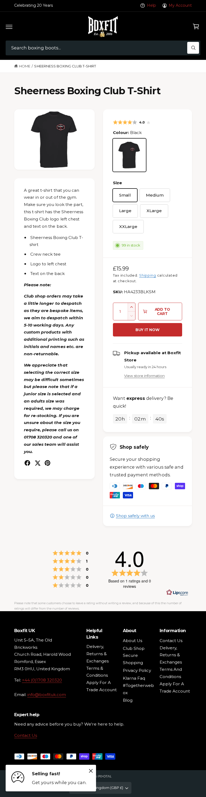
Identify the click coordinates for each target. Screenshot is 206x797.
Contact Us (25, 735)
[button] (9, 26)
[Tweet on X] (37, 462)
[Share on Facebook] (27, 462)
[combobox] (103, 48)
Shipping (147, 275)
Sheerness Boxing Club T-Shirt (65, 66)
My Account (180, 5)
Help (151, 5)
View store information (144, 376)
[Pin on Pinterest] (47, 462)
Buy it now (147, 330)
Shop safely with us (135, 515)
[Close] (90, 770)
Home (24, 66)
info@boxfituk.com (46, 694)
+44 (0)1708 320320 (42, 680)
